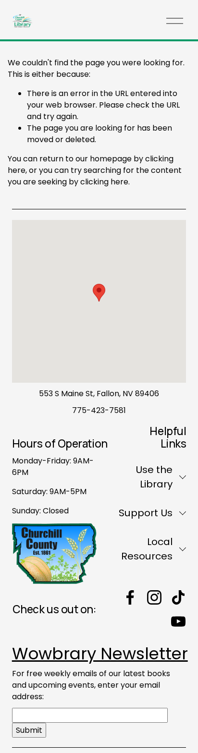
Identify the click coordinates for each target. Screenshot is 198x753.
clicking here (104, 181)
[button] (99, 292)
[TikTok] (178, 597)
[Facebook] (130, 597)
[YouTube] (178, 621)
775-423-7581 (99, 410)
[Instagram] (154, 597)
